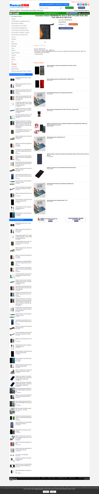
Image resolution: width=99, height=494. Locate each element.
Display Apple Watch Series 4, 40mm (23, 77)
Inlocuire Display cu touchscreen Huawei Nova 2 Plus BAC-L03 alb (61, 65)
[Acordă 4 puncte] (43, 45)
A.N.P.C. (11, 480)
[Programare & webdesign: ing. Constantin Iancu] (13, 479)
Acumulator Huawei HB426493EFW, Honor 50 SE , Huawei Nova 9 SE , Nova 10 (23, 151)
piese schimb (54, 60)
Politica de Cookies (39, 488)
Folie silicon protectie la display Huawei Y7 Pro (57, 200)
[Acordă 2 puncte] (40, 45)
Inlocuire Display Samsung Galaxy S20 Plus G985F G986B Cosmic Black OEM (23, 390)
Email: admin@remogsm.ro (81, 10)
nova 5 (58, 59)
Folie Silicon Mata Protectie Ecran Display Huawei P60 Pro (59, 92)
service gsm (60, 60)
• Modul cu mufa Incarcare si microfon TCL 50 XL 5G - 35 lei (81, 2)
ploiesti (65, 60)
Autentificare (81, 7)
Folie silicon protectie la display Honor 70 (56, 137)
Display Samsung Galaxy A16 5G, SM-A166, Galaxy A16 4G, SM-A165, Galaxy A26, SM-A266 (23, 98)
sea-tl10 (82, 59)
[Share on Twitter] (81, 5)
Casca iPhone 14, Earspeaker (21, 454)
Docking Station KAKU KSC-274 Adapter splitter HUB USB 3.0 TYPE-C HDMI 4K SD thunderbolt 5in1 (23, 104)
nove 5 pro (62, 59)
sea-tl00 (72, 59)
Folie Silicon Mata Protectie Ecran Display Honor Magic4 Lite (60, 183)
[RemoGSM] (19, 8)
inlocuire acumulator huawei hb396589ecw (46, 59)
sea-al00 (68, 59)
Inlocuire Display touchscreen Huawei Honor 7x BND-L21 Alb (60, 79)
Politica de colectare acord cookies (33, 477)
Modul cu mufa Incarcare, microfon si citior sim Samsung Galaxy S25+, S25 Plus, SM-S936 (23, 437)
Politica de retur (72, 477)
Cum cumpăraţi (49, 4)
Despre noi (44, 477)
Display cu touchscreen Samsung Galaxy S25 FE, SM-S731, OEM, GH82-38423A (23, 157)
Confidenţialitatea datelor (62, 477)
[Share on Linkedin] (86, 5)
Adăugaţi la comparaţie (65, 28)
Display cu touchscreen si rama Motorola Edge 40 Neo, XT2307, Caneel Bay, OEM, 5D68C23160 (23, 110)
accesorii (39, 60)
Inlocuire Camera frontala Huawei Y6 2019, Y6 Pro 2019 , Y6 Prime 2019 (62, 109)
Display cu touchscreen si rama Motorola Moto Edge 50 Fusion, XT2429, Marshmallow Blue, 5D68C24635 (23, 378)
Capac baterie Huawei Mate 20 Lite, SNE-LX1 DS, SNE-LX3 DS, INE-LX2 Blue (23, 176)
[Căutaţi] (61, 8)
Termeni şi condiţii (51, 477)
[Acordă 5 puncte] (44, 45)
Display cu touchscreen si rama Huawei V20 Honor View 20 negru (61, 167)
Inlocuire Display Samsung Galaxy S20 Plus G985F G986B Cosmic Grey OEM (23, 403)
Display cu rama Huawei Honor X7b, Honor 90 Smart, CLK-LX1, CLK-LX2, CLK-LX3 (23, 91)
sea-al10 (77, 59)
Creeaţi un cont (69, 7)
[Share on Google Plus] (83, 5)
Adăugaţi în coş (73, 24)
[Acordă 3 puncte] (41, 45)
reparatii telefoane (46, 60)
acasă (42, 4)
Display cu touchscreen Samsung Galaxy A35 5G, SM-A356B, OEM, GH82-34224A (23, 417)
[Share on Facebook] (78, 5)
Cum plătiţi (58, 4)
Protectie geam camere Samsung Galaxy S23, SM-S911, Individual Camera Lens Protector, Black (23, 164)
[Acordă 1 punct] (38, 45)
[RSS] (88, 5)
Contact (66, 4)
